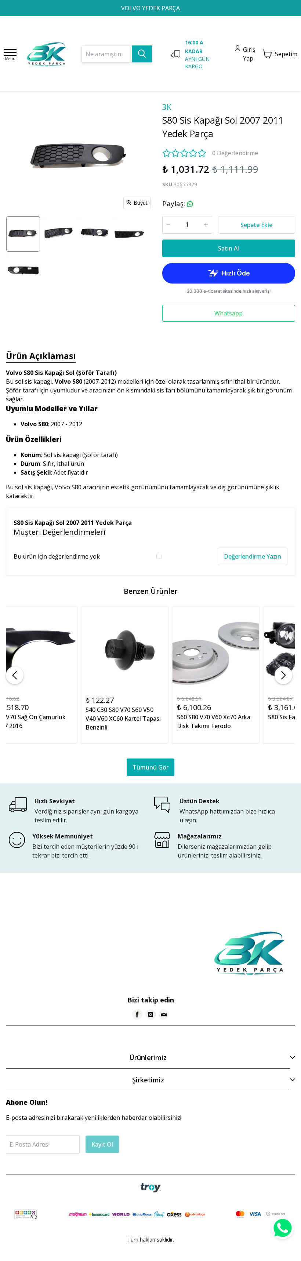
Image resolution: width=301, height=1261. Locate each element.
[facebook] (137, 1014)
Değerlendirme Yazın (252, 556)
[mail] (164, 1014)
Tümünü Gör (150, 767)
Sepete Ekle (256, 225)
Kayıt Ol (102, 1144)
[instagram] (150, 1014)
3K (166, 107)
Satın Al (228, 248)
